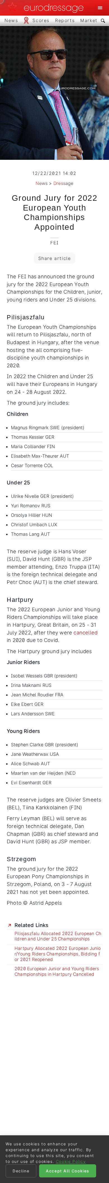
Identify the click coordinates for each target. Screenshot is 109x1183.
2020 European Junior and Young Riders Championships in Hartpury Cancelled (57, 971)
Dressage (63, 183)
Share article (54, 258)
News (41, 183)
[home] (47, 8)
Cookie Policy (71, 1161)
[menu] (100, 7)
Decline (21, 1170)
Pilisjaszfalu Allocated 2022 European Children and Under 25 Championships (58, 936)
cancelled (86, 632)
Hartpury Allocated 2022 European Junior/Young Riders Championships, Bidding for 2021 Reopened (58, 954)
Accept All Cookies (67, 1170)
